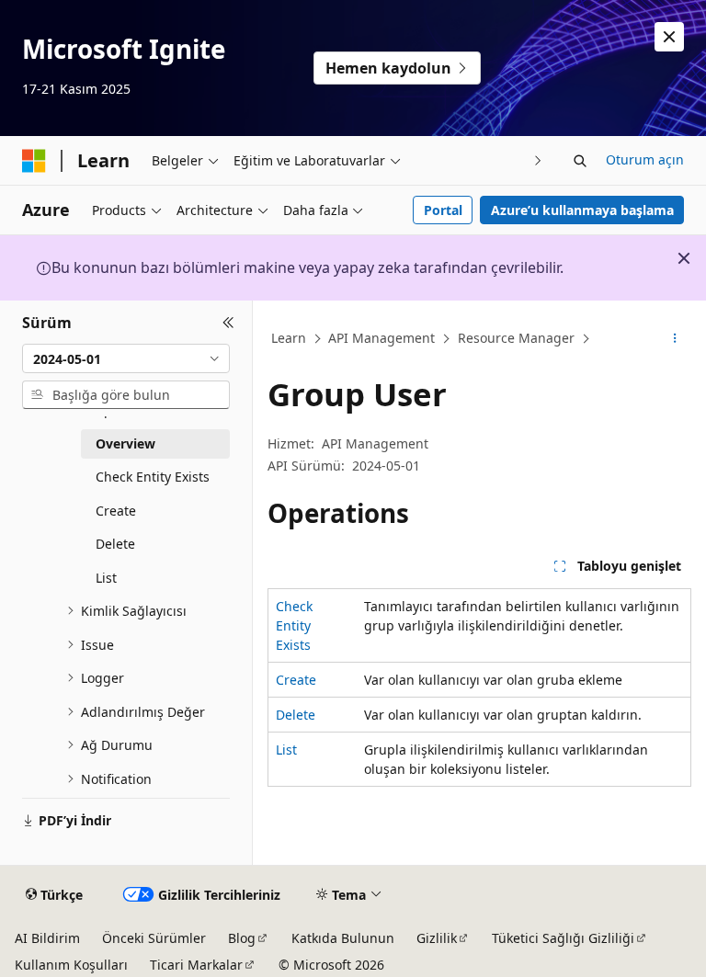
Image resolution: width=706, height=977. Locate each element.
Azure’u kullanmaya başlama (582, 210)
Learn (288, 337)
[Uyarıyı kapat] (669, 36)
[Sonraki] (538, 160)
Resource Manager (516, 337)
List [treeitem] (106, 577)
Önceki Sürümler (154, 938)
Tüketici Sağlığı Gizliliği (563, 938)
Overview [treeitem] (125, 443)
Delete (295, 714)
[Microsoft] (34, 161)
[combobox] (126, 358)
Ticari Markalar (196, 964)
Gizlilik (436, 938)
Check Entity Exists (294, 625)
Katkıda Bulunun (342, 938)
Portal (443, 210)
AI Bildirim (47, 938)
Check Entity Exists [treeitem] (153, 476)
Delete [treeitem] (115, 543)
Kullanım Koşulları (71, 964)
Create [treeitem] (116, 510)
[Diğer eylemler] (675, 339)
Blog (242, 938)
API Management (381, 337)
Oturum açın (645, 159)
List (286, 749)
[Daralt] (228, 322)
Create (296, 679)
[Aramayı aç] (580, 160)
